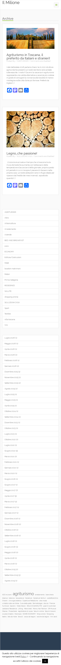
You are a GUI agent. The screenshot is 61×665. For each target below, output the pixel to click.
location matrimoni (13, 269)
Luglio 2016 (10, 541)
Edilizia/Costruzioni (13, 257)
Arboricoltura (10, 223)
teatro (4, 616)
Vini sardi (53, 616)
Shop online (41, 614)
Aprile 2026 (10, 349)
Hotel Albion (21, 606)
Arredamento (10, 229)
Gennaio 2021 (10, 468)
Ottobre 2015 (10, 569)
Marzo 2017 (9, 502)
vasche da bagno (43, 616)
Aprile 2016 (9, 558)
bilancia (12, 598)
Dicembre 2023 (11, 422)
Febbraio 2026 (11, 360)
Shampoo (18, 614)
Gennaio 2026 (10, 366)
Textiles (8, 314)
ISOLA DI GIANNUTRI (34, 606)
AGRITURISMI (22, 61)
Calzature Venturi (39, 598)
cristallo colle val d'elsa (10, 603)
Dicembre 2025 (11, 372)
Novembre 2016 (11, 524)
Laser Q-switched (49, 606)
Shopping (50, 614)
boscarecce (20, 598)
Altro (7, 218)
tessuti (20, 616)
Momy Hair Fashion (40, 608)
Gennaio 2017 (10, 513)
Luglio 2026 (10, 338)
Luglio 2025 (9, 394)
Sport (7, 308)
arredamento (40, 594)
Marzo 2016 (10, 564)
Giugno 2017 (10, 485)
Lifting (20, 608)
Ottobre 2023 (10, 428)
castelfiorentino (52, 598)
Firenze (52, 603)
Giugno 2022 (10, 451)
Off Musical (52, 608)
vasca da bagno (29, 616)
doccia (46, 603)
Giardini (13, 606)
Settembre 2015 (11, 575)
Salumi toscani (50, 611)
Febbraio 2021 (11, 462)
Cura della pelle (25, 603)
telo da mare (12, 616)
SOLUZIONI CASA (24, 156)
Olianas (5, 611)
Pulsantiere (13, 611)
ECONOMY (9, 252)
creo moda (43, 600)
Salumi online (39, 611)
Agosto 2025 (10, 389)
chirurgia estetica (15, 600)
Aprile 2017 (9, 496)
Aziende (8, 235)
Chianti (5, 600)
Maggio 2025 (10, 400)
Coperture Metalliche (30, 600)
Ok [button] (45, 661)
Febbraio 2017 (11, 507)
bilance (5, 598)
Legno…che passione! (22, 153)
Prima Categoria (11, 280)
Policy (23, 656)
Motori (7, 274)
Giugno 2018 (10, 479)
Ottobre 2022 (10, 439)
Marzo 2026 (10, 355)
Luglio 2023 (9, 434)
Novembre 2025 (11, 377)
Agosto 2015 (10, 581)
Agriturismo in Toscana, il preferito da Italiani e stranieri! (28, 56)
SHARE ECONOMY (29, 614)
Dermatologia (37, 603)
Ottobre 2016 (10, 530)
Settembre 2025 (11, 383)
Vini (6, 325)
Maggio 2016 (10, 552)
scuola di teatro (7, 614)
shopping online (11, 297)
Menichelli (28, 608)
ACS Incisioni (7, 594)
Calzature (28, 598)
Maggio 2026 (10, 343)
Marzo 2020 (10, 473)
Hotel (7, 263)
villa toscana (10, 319)
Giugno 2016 (10, 547)
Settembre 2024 (11, 417)
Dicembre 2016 (11, 519)
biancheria (49, 594)
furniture (5, 606)
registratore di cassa (25, 611)
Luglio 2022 (9, 445)
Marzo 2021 (9, 456)
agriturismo (23, 593)
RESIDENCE (10, 285)
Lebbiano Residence (9, 608)
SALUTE (8, 291)
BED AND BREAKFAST (14, 240)
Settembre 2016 (11, 536)
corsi (7, 246)
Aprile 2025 (9, 406)
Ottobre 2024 (10, 411)
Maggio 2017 (10, 490)
